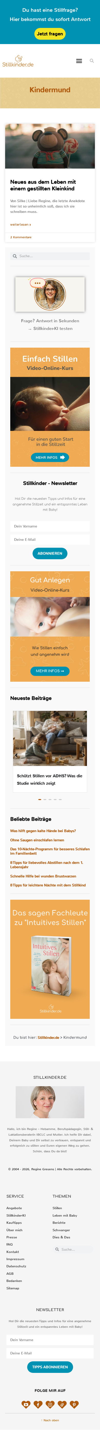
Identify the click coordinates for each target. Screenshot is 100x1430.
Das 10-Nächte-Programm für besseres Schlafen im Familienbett (50, 851)
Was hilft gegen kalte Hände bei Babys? (43, 830)
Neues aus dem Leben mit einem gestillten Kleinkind (43, 185)
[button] (79, 61)
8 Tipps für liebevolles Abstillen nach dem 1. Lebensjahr (46, 864)
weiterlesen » (20, 224)
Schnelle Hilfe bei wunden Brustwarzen (43, 876)
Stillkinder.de (48, 1037)
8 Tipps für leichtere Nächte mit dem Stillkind (48, 885)
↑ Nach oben (50, 1420)
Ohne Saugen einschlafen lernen (37, 840)
